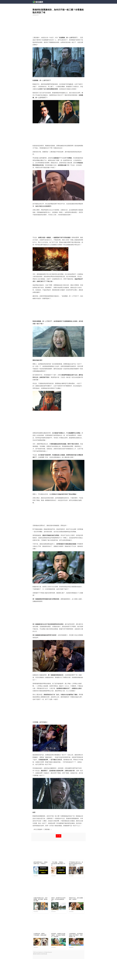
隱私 (44, 953)
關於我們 (35, 953)
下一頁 (58, 835)
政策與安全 (39, 953)
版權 (46, 953)
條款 (42, 953)
